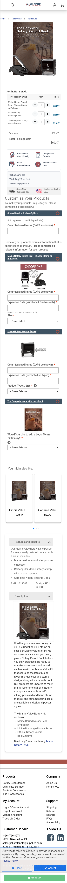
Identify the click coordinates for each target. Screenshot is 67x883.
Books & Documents (14, 790)
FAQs (49, 818)
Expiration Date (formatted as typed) (29, 375)
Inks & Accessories (13, 794)
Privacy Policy (10, 860)
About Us (51, 782)
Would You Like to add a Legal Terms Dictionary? (28, 436)
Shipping (51, 807)
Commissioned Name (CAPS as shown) (31, 225)
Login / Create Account (15, 807)
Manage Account (12, 814)
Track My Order (11, 818)
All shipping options (19, 183)
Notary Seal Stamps (13, 782)
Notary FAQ (52, 786)
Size (10, 315)
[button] (33, 528)
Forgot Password (12, 811)
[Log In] (55, 5)
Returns (50, 811)
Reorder (50, 814)
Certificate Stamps (13, 786)
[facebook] (50, 838)
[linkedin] (61, 838)
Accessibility (53, 822)
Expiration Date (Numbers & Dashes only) (32, 302)
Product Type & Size (19, 385)
